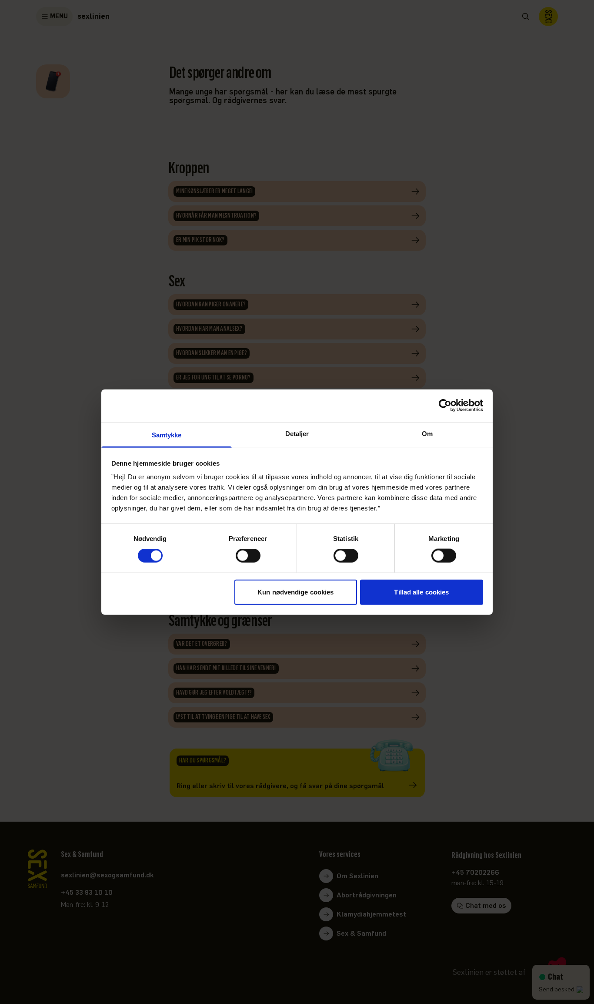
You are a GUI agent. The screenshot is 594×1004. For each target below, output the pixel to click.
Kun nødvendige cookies (295, 591)
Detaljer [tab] (297, 433)
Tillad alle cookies (421, 591)
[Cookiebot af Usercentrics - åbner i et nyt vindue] (445, 405)
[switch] (248, 556)
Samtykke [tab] (167, 434)
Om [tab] (427, 433)
